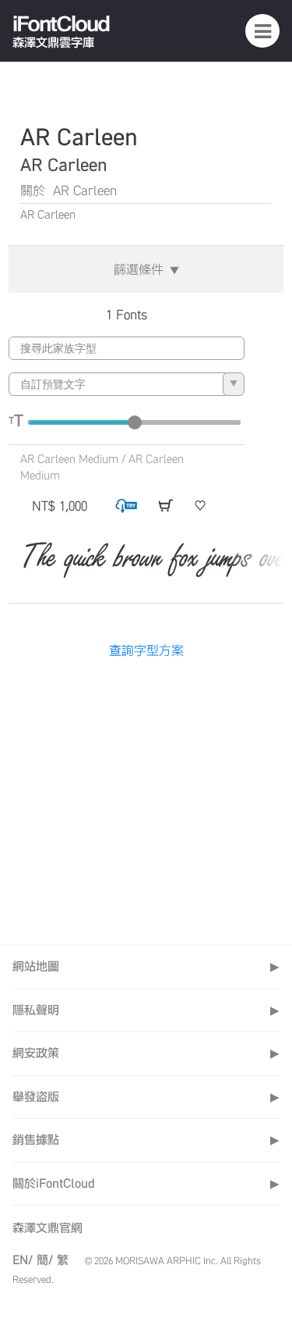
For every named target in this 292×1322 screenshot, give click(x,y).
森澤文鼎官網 (47, 1228)
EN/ (22, 1260)
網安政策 (146, 1053)
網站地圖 (146, 966)
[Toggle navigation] (262, 30)
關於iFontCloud (146, 1183)
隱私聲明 (146, 1010)
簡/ (45, 1260)
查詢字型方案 (146, 650)
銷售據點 (146, 1140)
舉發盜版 (146, 1097)
